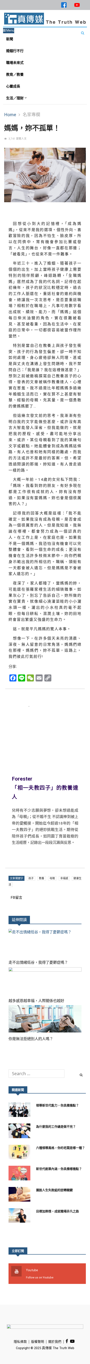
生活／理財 (15, 98)
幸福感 (64, 878)
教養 (41, 878)
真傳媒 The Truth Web (57, 1348)
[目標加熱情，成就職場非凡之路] (21, 1216)
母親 (52, 878)
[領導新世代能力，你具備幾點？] (21, 1110)
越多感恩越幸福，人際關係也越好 (36, 1001)
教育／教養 (15, 74)
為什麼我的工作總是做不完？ (56, 1126)
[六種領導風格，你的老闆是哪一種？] (21, 1153)
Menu (10, 30)
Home (10, 114)
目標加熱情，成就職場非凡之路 (57, 1211)
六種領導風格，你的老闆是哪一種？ (60, 1148)
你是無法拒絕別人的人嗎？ (31, 1039)
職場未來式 (15, 63)
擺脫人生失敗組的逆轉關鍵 (54, 1190)
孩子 (31, 878)
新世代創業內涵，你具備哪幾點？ (59, 1169)
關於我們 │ (57, 1342)
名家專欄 (31, 114)
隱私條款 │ (22, 1342)
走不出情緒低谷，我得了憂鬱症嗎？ (38, 962)
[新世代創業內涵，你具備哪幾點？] (21, 1174)
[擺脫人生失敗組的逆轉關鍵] (21, 1195)
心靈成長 (13, 86)
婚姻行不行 (15, 51)
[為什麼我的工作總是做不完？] (21, 1132)
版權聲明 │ (39, 1342)
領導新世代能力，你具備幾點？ (57, 1105)
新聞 (9, 39)
